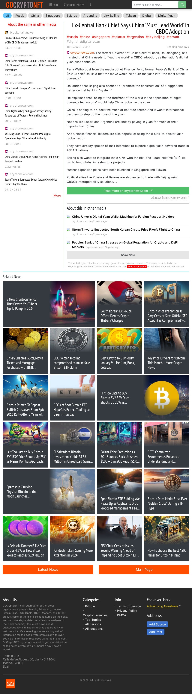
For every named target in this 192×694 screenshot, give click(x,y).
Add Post (155, 632)
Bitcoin (53, 4)
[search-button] (182, 4)
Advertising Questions (162, 606)
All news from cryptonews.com (169, 197)
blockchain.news (21, 32)
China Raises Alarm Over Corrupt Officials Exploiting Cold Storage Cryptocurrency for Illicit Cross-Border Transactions (31, 65)
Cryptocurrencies (74, 4)
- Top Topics (92, 620)
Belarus (72, 15)
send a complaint (137, 266)
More (57, 195)
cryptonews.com (22, 55)
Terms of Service (129, 606)
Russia (19, 15)
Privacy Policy (127, 611)
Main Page (144, 569)
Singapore (53, 15)
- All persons (92, 624)
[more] (90, 4)
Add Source (157, 624)
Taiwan (131, 15)
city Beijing (111, 15)
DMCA (121, 615)
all (7, 15)
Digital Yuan (166, 15)
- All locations (93, 629)
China (35, 15)
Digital (147, 15)
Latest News (48, 569)
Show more (128, 254)
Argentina (90, 15)
